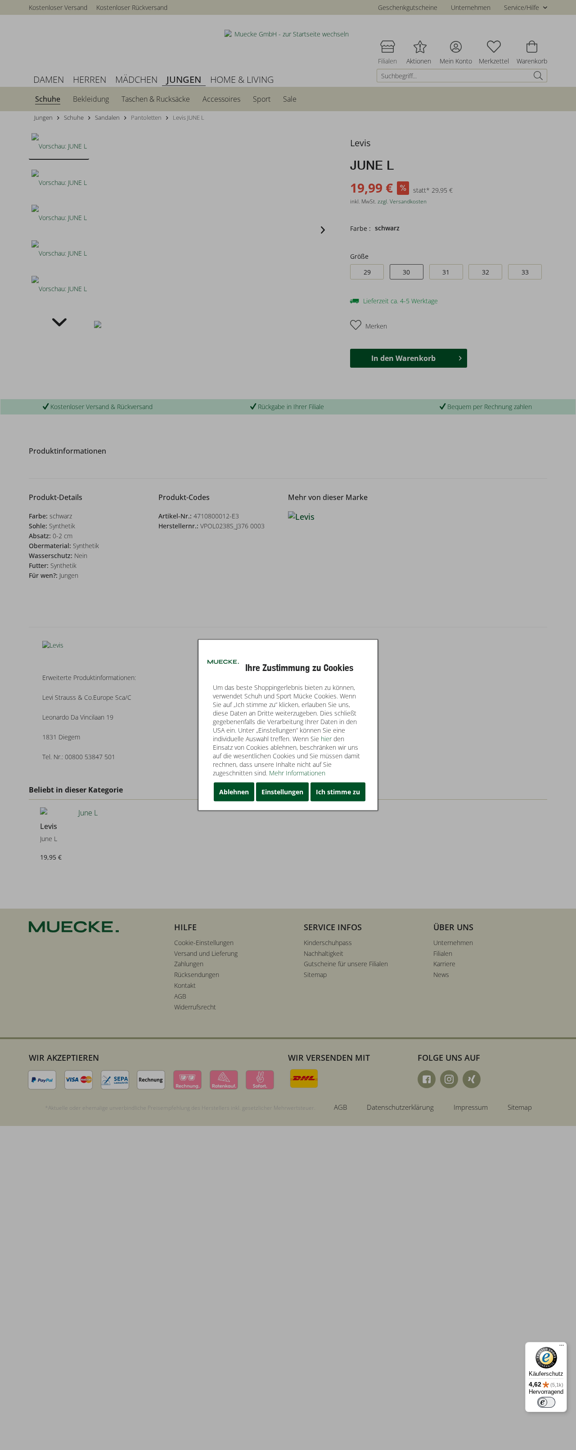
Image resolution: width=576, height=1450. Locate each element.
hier (326, 738)
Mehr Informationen (297, 773)
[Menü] (561, 1347)
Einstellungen (282, 792)
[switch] (546, 1402)
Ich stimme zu (338, 792)
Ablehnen (234, 792)
